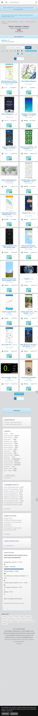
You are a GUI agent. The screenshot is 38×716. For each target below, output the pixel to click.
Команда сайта (6, 621)
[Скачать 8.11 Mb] (11, 390)
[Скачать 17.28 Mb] (11, 357)
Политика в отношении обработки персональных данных (19, 639)
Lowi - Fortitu (7, 470)
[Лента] (22, 54)
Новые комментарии (11, 541)
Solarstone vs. (8, 441)
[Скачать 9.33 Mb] (30, 390)
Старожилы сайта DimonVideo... (13, 522)
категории (18, 31)
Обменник (28, 616)
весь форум (7, 534)
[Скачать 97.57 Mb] (11, 159)
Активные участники (17, 621)
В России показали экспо (11, 495)
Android (17, 616)
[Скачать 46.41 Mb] (30, 258)
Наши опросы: (9, 552)
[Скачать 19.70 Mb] (30, 324)
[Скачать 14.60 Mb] (11, 126)
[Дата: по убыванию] (7, 51)
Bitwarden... (7, 457)
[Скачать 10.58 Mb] (30, 159)
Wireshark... (7, 466)
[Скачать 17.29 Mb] (11, 258)
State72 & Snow (8, 445)
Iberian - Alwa (8, 468)
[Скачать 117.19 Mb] (30, 93)
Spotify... (6, 433)
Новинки (7, 431)
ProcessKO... (7, 459)
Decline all (14, 713)
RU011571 (6, 120)
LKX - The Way (8, 449)
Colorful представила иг (11, 493)
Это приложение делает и (11, 501)
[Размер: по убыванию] (22, 51)
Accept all (5, 713)
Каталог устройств (21, 618)
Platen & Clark (8, 453)
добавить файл (9, 475)
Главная (4, 616)
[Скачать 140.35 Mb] (30, 291)
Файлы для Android (23, 28)
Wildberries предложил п (11, 497)
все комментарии (8, 545)
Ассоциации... (8, 524)
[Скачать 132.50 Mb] (10, 291)
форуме (13, 516)
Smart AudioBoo (8, 461)
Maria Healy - (8, 439)
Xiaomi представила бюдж (11, 487)
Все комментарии (29, 621)
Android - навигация (9, 84)
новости (15, 484)
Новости (11, 616)
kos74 (5, 87)
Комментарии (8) (9, 603)
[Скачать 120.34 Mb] (11, 192)
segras (6, 153)
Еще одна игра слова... (10, 530)
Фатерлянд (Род (8, 435)
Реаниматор (11, 618)
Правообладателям (19, 641)
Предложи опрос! (19, 603)
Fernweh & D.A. (8, 443)
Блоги (29, 618)
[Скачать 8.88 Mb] (30, 225)
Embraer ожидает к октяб (11, 491)
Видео (22, 616)
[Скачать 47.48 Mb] (30, 126)
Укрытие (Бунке (8, 455)
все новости (7, 508)
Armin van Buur (8, 437)
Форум (4, 618)
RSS (21, 31)
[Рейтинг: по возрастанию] (14, 51)
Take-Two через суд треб (11, 498)
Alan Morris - (8, 451)
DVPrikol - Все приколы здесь (13, 422)
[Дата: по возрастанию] (3, 51)
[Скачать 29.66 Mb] (30, 192)
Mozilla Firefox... (8, 518)
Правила (4, 623)
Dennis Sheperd (8, 447)
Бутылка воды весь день (11, 502)
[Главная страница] (2, 2)
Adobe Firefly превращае (11, 489)
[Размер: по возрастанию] (18, 51)
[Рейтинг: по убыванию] (11, 51)
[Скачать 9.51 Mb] (10, 225)
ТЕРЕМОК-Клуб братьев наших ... (13, 520)
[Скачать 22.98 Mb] (10, 93)
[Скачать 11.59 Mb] (30, 357)
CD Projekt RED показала (11, 504)
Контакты (19, 643)
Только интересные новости (13, 424)
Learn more (9, 710)
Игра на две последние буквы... (13, 528)
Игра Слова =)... (8, 526)
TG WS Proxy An (8, 464)
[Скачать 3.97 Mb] (11, 324)
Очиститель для (8, 462)
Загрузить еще (19, 393)
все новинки (7, 477)
